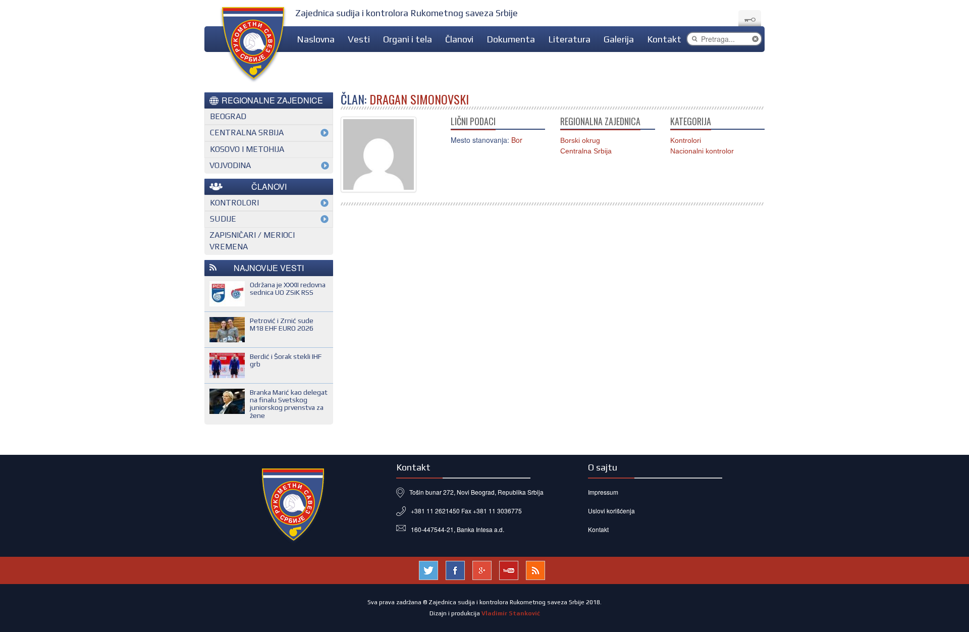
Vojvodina (230, 165)
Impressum (603, 492)
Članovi (459, 39)
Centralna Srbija (586, 151)
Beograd (228, 116)
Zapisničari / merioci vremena (252, 240)
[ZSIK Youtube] (508, 569)
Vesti (359, 39)
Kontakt (664, 39)
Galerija (619, 39)
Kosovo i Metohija (247, 149)
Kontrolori (685, 140)
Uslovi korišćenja (611, 510)
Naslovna (316, 39)
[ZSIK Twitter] (428, 569)
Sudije (223, 219)
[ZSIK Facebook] (455, 569)
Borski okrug (580, 140)
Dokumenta (511, 39)
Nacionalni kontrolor (702, 151)
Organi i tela (407, 39)
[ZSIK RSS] (535, 569)
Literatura (569, 39)
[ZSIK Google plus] (482, 569)
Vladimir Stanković (510, 613)
